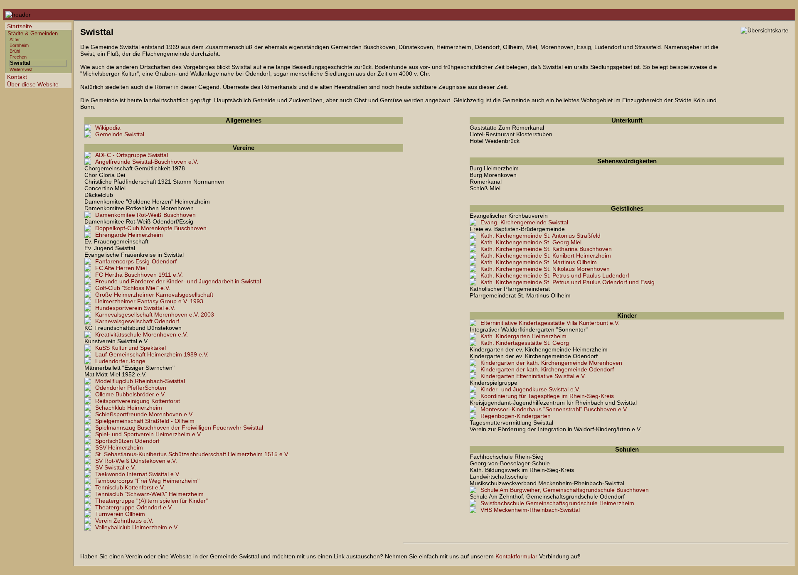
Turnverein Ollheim (120, 514)
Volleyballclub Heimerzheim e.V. (137, 527)
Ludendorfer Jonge (120, 361)
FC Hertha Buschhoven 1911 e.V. (139, 274)
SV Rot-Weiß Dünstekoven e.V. (136, 460)
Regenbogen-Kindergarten (515, 416)
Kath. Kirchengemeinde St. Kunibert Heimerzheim (545, 255)
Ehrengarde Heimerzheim (129, 234)
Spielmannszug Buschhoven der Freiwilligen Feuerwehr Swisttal (179, 427)
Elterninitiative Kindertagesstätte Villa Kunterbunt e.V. (550, 322)
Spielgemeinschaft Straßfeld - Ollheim (145, 421)
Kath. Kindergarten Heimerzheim (523, 336)
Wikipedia (108, 127)
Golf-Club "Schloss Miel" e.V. (132, 288)
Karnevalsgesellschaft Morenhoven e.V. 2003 (154, 314)
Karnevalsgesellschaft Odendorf (137, 321)
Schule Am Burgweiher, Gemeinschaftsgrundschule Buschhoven (564, 490)
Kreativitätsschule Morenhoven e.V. (141, 334)
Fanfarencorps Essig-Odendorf (136, 261)
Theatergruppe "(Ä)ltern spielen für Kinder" (151, 500)
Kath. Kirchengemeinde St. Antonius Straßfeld (540, 235)
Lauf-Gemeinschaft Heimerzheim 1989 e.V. (152, 354)
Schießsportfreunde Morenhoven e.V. (144, 414)
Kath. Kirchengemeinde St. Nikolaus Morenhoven (545, 268)
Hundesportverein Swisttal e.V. (135, 308)
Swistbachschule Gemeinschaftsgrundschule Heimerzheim (557, 503)
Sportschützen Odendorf (127, 440)
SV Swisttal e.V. (115, 467)
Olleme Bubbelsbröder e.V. (130, 394)
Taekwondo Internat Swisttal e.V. (137, 474)
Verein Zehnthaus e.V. (124, 520)
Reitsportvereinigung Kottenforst (137, 401)
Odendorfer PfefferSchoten (130, 387)
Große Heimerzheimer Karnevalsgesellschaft (154, 294)
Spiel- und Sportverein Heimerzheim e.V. (148, 434)
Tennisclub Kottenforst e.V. (130, 487)
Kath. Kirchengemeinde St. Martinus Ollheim (538, 262)
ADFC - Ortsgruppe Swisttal (131, 155)
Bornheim (19, 45)
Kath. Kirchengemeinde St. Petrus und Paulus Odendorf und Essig (567, 282)
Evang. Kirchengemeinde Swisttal (524, 222)
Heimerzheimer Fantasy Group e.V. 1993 (149, 301)
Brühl (15, 51)
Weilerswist (21, 69)
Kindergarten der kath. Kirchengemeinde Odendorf (547, 369)
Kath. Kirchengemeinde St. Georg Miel (530, 242)
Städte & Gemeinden (32, 34)
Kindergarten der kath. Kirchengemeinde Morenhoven (551, 362)
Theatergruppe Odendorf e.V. (134, 507)
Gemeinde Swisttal (119, 134)
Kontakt (17, 77)
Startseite (19, 26)
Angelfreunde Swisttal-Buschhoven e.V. (146, 161)
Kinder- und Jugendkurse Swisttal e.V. (530, 389)
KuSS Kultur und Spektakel (130, 347)
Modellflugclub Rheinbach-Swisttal (140, 381)
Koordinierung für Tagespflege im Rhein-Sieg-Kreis (547, 396)
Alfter (15, 39)
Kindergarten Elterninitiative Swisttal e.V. (533, 376)
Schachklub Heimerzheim (128, 407)
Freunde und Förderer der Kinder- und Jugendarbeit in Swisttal (178, 281)
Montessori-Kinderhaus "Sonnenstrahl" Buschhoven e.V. (554, 409)
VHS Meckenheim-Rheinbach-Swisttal (530, 509)
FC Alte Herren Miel (121, 268)
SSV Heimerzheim (119, 447)
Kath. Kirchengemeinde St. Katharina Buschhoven (546, 249)
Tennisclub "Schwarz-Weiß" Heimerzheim (149, 494)
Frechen (18, 56)
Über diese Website (33, 84)
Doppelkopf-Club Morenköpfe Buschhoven (151, 228)
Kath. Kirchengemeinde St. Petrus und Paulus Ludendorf (554, 275)
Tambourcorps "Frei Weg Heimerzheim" (147, 480)
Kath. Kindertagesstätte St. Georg (524, 342)
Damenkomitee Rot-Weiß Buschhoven (145, 214)
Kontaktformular (516, 556)
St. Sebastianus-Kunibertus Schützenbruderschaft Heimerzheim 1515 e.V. (192, 454)
